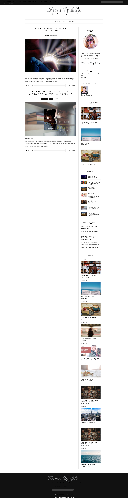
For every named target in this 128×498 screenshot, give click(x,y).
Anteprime (44, 98)
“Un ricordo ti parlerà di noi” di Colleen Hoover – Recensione (89, 402)
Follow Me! (83, 77)
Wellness (10, 3)
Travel (56, 1)
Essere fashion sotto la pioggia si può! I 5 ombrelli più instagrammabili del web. (89, 238)
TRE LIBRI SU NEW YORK (88, 422)
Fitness (4, 3)
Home (3, 1)
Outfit (9, 1)
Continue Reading (71, 85)
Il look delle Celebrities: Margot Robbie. (93, 214)
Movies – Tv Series (42, 1)
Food (51, 1)
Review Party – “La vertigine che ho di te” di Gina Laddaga (90, 359)
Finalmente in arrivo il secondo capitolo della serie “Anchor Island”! (50, 93)
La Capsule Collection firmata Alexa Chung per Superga (94, 196)
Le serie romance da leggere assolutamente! (50, 29)
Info (65, 486)
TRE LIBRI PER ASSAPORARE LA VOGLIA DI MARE (90, 465)
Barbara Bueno (84, 236)
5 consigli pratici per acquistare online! (93, 208)
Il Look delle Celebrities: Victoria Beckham (93, 190)
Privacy (71, 486)
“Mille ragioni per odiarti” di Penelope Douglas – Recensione (90, 444)
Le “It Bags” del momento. (92, 202)
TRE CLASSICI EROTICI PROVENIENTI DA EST (87, 380)
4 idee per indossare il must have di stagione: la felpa (94, 183)
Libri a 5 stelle (32, 1)
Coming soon (22, 1)
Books (14, 1)
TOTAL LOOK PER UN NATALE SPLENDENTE (93, 177)
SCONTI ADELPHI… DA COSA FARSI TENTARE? (89, 123)
